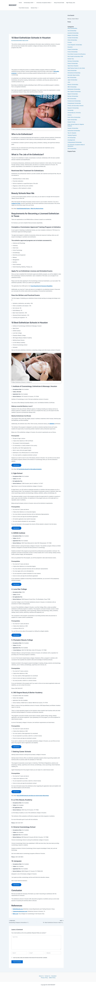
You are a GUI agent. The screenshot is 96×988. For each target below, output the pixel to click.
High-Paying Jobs (70, 2)
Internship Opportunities (74, 75)
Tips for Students (72, 133)
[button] (33, 2)
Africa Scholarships (72, 28)
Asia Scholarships (72, 30)
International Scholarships (74, 72)
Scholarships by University (74, 112)
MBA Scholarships (72, 86)
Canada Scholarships (73, 37)
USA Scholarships (72, 148)
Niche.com (15, 913)
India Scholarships (72, 70)
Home (20, 2)
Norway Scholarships (73, 96)
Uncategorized (71, 140)
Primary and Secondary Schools (75, 105)
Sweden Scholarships (73, 128)
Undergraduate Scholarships (75, 142)
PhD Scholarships (72, 98)
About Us (41, 976)
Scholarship (70, 110)
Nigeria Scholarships (73, 94)
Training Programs (72, 135)
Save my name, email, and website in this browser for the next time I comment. (30, 957)
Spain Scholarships (72, 119)
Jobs (69, 82)
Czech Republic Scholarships (75, 44)
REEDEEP (12, 5)
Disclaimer (53, 976)
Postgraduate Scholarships (74, 103)
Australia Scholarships (73, 33)
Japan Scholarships (72, 79)
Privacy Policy (44, 977)
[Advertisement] (36, 24)
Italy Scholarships (72, 77)
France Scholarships (73, 51)
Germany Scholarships (73, 61)
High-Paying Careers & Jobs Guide (76, 68)
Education (70, 47)
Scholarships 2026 (28, 2)
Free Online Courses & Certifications (77, 54)
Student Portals (71, 122)
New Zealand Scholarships (74, 91)
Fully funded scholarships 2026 (75, 56)
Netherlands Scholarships (74, 89)
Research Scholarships (73, 108)
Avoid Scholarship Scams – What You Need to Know (30, 208)
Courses (70, 42)
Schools (70, 115)
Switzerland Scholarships (74, 130)
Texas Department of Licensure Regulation (41, 286)
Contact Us (47, 976)
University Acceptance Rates (43, 2)
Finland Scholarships (73, 49)
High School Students (73, 65)
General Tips (34, 7)
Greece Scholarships (73, 63)
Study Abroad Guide (59, 2)
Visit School (16, 465)
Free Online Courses (24, 7)
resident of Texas (15, 203)
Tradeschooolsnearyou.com (20, 911)
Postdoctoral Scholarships (74, 101)
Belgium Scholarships (73, 35)
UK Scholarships (72, 137)
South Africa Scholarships (74, 117)
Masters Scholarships (73, 84)
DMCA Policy (52, 977)
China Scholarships (72, 40)
